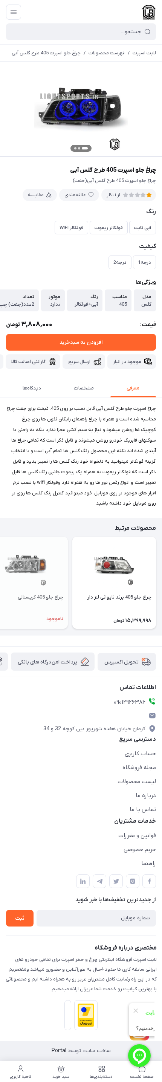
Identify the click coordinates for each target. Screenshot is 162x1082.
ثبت (19, 918)
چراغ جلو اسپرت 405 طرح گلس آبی (46, 53)
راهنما (148, 863)
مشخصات (84, 388)
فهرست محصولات (107, 53)
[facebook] (149, 881)
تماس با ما (143, 809)
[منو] (13, 12)
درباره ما (146, 795)
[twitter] (116, 881)
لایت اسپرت (144, 53)
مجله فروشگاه (139, 767)
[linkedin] (83, 881)
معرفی (133, 388)
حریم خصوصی (140, 849)
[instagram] (132, 881)
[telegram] (99, 881)
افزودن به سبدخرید (81, 342)
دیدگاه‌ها (32, 388)
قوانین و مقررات (137, 835)
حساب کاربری (140, 753)
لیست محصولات (137, 781)
